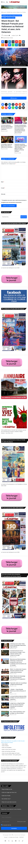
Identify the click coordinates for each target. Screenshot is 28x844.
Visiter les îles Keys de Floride (8, 751)
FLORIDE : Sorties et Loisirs (8, 17)
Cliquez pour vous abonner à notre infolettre (11, 809)
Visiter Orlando (5, 745)
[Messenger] (9, 44)
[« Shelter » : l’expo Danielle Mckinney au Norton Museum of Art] (5, 691)
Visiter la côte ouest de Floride (9, 749)
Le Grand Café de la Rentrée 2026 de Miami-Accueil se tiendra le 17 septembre (18, 698)
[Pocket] (6, 44)
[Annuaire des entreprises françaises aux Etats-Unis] (14, 6)
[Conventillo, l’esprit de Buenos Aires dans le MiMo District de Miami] (7, 139)
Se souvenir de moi (6, 825)
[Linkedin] (9, 41)
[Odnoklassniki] (2, 44)
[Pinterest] (16, 41)
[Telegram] (16, 44)
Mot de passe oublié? (21, 821)
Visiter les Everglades (6, 747)
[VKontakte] (23, 41)
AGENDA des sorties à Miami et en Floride (16, 12)
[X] (6, 41)
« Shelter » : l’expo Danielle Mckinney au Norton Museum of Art (18, 691)
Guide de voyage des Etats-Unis (9, 792)
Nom (2, 181)
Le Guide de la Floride (13, 837)
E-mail (3, 188)
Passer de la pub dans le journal (9, 801)
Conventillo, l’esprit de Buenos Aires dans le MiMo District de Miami (6, 146)
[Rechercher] (7, 2)
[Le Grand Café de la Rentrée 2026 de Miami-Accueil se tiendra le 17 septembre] (7, 120)
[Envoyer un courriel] (9, 35)
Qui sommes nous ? (6, 798)
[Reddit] (20, 41)
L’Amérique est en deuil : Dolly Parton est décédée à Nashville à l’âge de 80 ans (18, 645)
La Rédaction (6, 35)
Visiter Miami (5, 744)
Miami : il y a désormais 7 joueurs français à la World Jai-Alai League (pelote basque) (18, 670)
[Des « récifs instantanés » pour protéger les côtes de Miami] (5, 713)
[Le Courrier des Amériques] (14, 2)
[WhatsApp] (13, 44)
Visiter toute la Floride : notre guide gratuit (11, 754)
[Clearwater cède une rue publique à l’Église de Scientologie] (5, 685)
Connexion (14, 828)
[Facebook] (2, 41)
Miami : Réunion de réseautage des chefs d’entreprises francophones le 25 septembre (17, 677)
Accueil (4, 12)
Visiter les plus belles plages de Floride (10, 753)
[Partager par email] (20, 44)
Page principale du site (7, 789)
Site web (3, 194)
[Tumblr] (13, 41)
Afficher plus (13, 98)
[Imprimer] (23, 44)
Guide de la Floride (6, 795)
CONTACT (21, 837)
